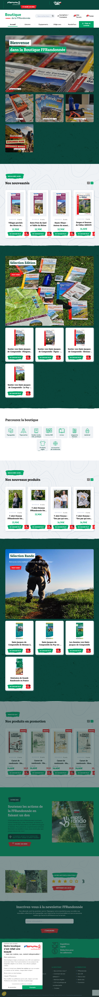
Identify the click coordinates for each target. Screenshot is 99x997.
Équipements (42, 24)
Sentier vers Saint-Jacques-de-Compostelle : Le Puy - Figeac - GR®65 (19, 386)
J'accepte (32, 987)
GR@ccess (56, 24)
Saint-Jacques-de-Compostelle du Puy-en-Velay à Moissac (49, 643)
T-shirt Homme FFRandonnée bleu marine (38, 509)
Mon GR (80, 974)
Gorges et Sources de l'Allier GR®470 (84, 223)
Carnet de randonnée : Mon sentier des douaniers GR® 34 (83, 762)
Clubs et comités (87, 24)
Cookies (56, 988)
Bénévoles (81, 979)
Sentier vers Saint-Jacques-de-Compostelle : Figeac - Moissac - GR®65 (49, 350)
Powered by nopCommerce (74, 995)
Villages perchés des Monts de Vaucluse (16, 224)
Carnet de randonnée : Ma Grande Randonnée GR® (15, 762)
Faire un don (81, 977)
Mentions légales (59, 979)
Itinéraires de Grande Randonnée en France (19, 679)
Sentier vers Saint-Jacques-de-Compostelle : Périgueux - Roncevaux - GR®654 (19, 350)
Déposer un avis (63, 887)
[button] (4, 993)
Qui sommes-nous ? (60, 971)
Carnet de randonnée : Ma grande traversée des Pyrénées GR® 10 (38, 761)
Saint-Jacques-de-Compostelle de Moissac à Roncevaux (19, 643)
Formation (81, 982)
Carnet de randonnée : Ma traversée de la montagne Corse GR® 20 (61, 762)
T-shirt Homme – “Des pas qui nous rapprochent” (83, 517)
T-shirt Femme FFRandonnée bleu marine (15, 517)
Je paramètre (12, 987)
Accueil (12, 24)
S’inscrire (49, 930)
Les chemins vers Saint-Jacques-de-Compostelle (79, 643)
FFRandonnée (82, 971)
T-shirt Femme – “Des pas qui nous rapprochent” (61, 517)
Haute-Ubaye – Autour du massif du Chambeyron (61, 224)
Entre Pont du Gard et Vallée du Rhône (38, 224)
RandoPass (71, 24)
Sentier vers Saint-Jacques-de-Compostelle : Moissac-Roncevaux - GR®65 (79, 350)
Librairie (27, 24)
